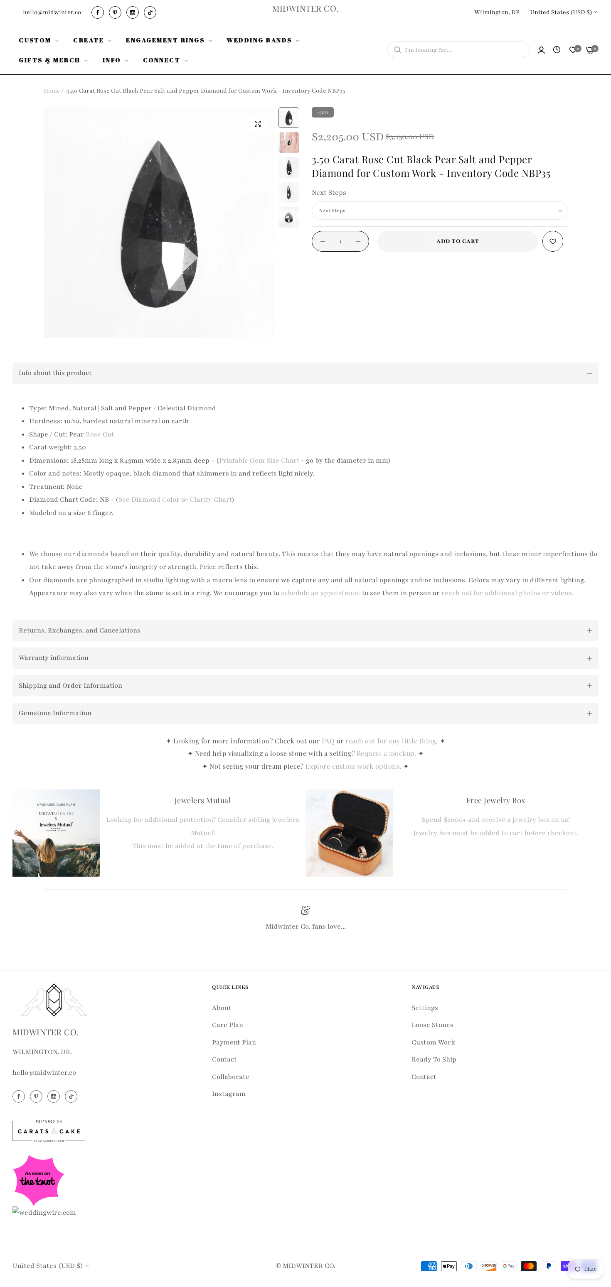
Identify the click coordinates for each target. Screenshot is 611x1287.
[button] (552, 241)
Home (52, 91)
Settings (424, 1007)
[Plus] (358, 241)
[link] (39, 40)
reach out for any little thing (390, 740)
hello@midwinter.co (44, 1072)
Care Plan (227, 1025)
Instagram (229, 1093)
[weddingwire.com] (44, 1212)
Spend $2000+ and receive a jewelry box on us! (496, 819)
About (222, 1007)
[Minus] (322, 241)
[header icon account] (541, 50)
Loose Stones (432, 1025)
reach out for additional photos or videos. (507, 593)
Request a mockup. (387, 753)
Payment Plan (234, 1042)
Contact (224, 1059)
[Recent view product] (556, 50)
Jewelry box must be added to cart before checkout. (496, 833)
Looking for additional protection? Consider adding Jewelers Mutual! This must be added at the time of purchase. (202, 833)
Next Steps (329, 192)
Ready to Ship (433, 1059)
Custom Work (433, 1042)
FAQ (328, 740)
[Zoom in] (257, 123)
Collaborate (230, 1076)
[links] (98, 12)
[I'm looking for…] (395, 50)
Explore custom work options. (355, 766)
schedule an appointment (320, 593)
